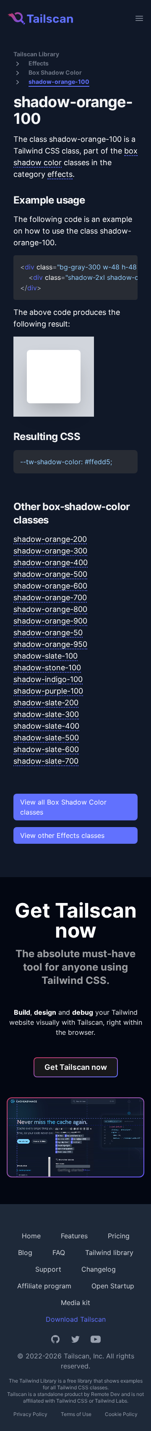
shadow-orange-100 (59, 81)
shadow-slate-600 (46, 749)
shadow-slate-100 (45, 655)
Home (31, 1236)
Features (74, 1236)
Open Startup (112, 1286)
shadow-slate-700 (45, 761)
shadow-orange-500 (50, 574)
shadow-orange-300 (50, 550)
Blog (25, 1252)
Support (48, 1269)
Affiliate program (44, 1286)
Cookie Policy (121, 1414)
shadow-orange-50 (48, 632)
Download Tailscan (76, 1319)
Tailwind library (109, 1252)
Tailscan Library (36, 54)
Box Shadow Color (55, 72)
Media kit (75, 1302)
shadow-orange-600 (50, 585)
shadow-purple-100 (48, 691)
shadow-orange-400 (50, 562)
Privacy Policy (30, 1414)
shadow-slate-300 (46, 714)
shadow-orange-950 (50, 644)
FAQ (58, 1252)
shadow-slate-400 (46, 726)
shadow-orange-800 (50, 609)
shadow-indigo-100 (48, 679)
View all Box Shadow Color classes (63, 807)
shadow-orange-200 (50, 539)
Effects (39, 63)
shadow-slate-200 (45, 702)
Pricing (119, 1236)
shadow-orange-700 (50, 597)
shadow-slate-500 (46, 737)
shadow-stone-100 (47, 667)
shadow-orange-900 (50, 620)
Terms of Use (76, 1414)
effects (60, 174)
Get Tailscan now (75, 1067)
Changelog (98, 1269)
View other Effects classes (62, 835)
